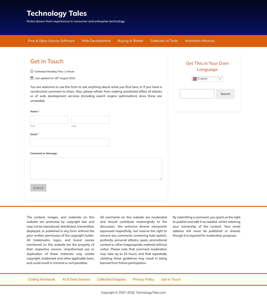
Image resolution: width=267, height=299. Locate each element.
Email (34, 134)
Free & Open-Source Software (51, 41)
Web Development (96, 41)
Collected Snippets (111, 279)
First (32, 125)
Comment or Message (43, 153)
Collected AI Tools (164, 41)
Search (225, 94)
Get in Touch (171, 279)
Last (74, 125)
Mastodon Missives (200, 41)
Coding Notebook (41, 279)
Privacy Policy (143, 279)
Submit (38, 188)
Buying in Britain (130, 41)
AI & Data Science (76, 279)
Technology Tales (57, 13)
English (202, 78)
